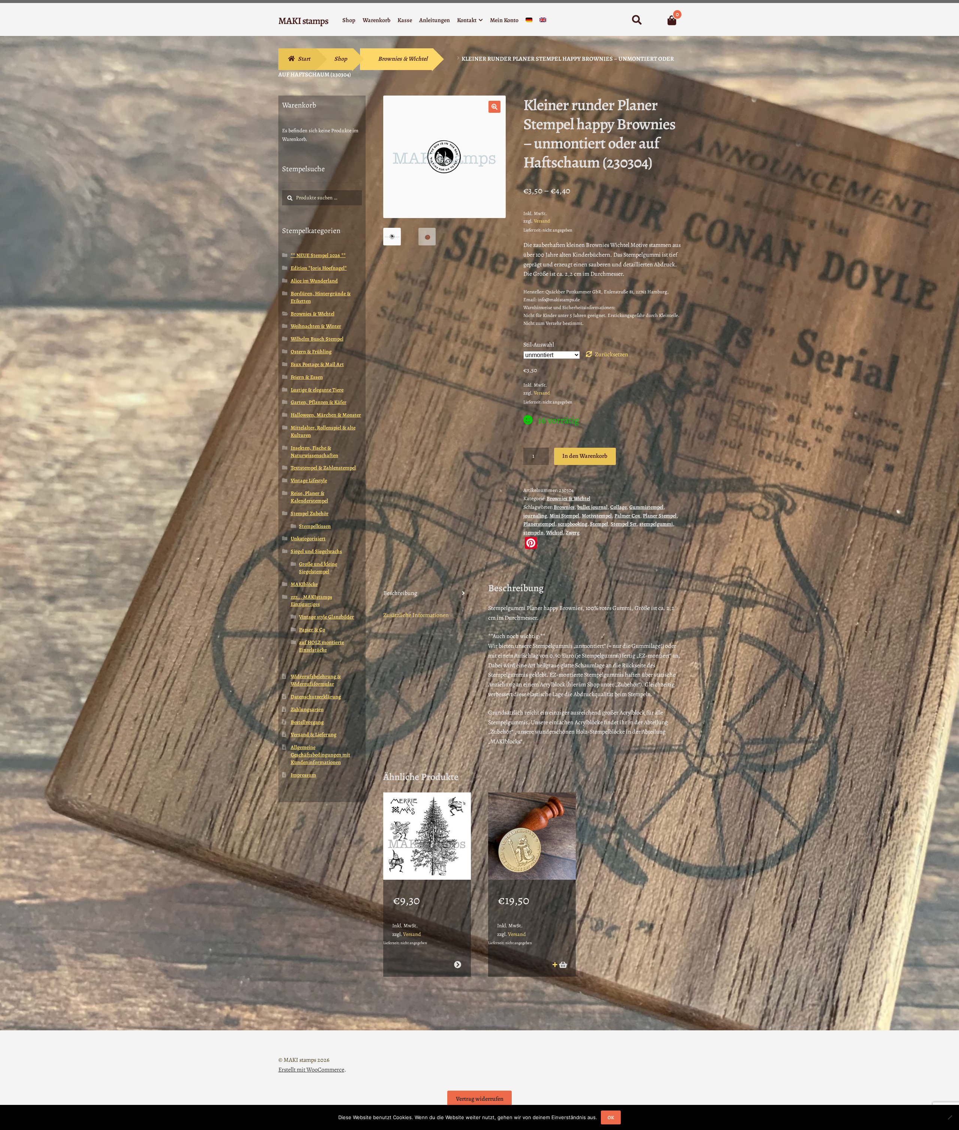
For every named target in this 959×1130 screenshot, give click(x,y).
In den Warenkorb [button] (562, 964)
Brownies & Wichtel (402, 59)
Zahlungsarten (307, 709)
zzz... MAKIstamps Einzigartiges (311, 600)
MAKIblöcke (304, 584)
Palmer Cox (627, 515)
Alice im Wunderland (314, 280)
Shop (349, 20)
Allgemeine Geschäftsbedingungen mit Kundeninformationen (320, 755)
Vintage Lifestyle (309, 480)
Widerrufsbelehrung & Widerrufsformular (316, 680)
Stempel (599, 524)
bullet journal (592, 507)
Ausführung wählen (457, 964)
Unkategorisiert (308, 538)
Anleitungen (434, 20)
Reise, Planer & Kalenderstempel (309, 497)
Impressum (303, 775)
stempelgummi (656, 524)
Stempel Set (624, 524)
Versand (542, 221)
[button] (494, 107)
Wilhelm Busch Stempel (317, 338)
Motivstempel (597, 515)
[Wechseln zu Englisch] (542, 21)
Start (304, 59)
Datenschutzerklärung (316, 696)
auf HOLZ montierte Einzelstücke (321, 646)
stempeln (533, 532)
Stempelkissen (315, 526)
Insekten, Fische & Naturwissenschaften (314, 451)
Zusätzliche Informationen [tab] (416, 615)
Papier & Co (312, 629)
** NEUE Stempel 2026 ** (318, 255)
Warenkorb (376, 20)
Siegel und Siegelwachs (316, 551)
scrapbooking (572, 524)
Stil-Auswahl (538, 345)
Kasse (404, 20)
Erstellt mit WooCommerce (311, 1070)
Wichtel (554, 532)
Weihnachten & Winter (316, 326)
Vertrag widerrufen (479, 1099)
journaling (535, 515)
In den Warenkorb (584, 456)
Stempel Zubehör (310, 513)
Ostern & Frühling (311, 351)
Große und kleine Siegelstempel (318, 568)
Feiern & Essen (307, 377)
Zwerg (573, 532)
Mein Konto (504, 20)
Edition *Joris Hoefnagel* (319, 268)
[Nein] (949, 1117)
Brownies (564, 507)
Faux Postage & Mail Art (317, 364)
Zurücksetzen (611, 354)
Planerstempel (539, 524)
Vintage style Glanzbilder (326, 616)
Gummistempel (646, 507)
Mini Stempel (564, 515)
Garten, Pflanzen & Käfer (319, 402)
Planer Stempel (660, 515)
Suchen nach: (636, 20)
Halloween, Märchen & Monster (326, 415)
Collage (618, 507)
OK (611, 1117)
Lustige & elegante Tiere (317, 389)
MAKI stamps (303, 20)
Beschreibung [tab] (400, 593)
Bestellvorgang (307, 722)
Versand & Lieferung (313, 734)
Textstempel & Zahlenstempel (323, 467)
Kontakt (467, 20)
